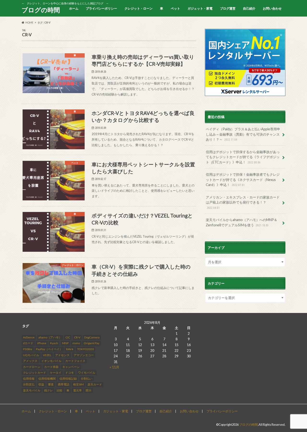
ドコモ (69, 372)
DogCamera (92, 337)
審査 (51, 384)
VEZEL (47, 355)
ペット (175, 8)
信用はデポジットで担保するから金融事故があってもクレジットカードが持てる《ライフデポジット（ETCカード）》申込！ (243, 157)
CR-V (77, 337)
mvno (76, 343)
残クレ (48, 390)
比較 (59, 390)
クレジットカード (34, 372)
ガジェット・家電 (200, 8)
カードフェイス (75, 361)
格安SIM (78, 384)
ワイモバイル (86, 372)
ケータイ (55, 372)
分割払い (86, 378)
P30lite (27, 349)
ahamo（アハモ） (50, 337)
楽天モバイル (31, 390)
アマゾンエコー (84, 355)
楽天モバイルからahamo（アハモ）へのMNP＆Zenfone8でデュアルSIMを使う (241, 222)
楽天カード (95, 384)
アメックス (30, 361)
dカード (28, 343)
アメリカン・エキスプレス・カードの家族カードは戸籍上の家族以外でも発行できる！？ (243, 202)
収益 (41, 384)
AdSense (29, 337)
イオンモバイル (51, 361)
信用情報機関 (47, 378)
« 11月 (114, 367)
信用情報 (29, 378)
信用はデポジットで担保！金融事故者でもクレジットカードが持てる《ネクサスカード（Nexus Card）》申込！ (243, 179)
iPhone (41, 343)
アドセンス (62, 355)
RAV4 (69, 349)
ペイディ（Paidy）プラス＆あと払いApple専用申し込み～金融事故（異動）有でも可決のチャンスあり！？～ (243, 134)
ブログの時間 (41, 10)
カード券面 (51, 367)
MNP (65, 343)
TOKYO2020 (85, 349)
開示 (88, 390)
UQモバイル (31, 355)
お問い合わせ (272, 8)
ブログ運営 (228, 8)
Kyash (54, 343)
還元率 (77, 390)
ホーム (73, 8)
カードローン (31, 367)
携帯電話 (63, 384)
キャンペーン (71, 367)
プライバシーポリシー (101, 8)
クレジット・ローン (138, 8)
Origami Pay (91, 343)
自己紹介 (249, 8)
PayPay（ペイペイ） (49, 349)
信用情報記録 (68, 378)
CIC (67, 337)
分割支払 (29, 384)
